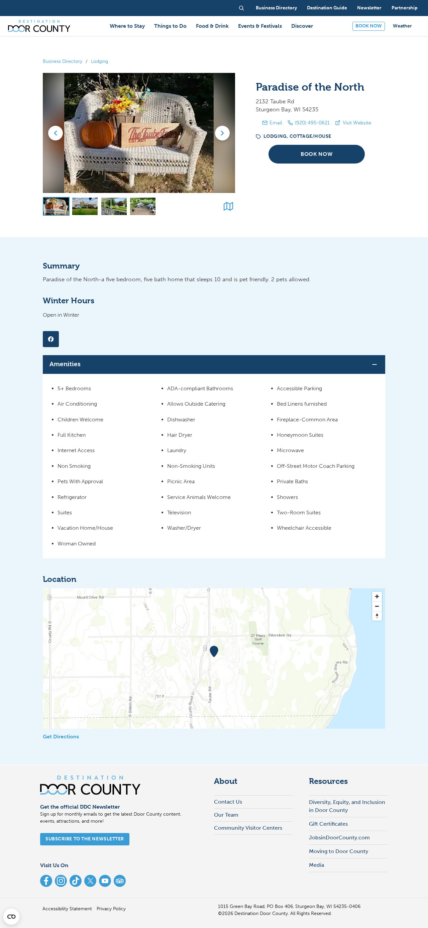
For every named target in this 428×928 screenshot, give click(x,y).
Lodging (99, 61)
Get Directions (61, 736)
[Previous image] (55, 133)
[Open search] (241, 8)
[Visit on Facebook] (51, 339)
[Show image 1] (56, 206)
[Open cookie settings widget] (11, 917)
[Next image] (222, 133)
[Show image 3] (114, 206)
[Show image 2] (85, 206)
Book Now (316, 154)
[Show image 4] (142, 206)
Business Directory (62, 61)
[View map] (228, 206)
